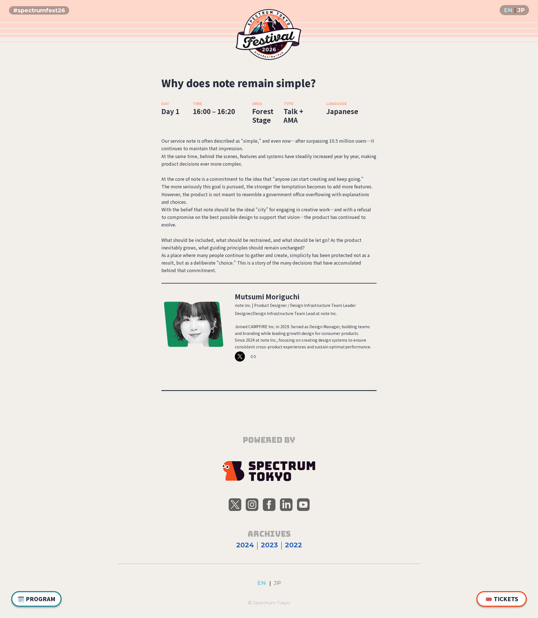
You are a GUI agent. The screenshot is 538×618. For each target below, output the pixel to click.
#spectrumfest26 (39, 10)
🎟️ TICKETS (501, 599)
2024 (245, 545)
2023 (269, 545)
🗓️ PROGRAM (36, 599)
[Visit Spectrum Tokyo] (269, 471)
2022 (293, 545)
